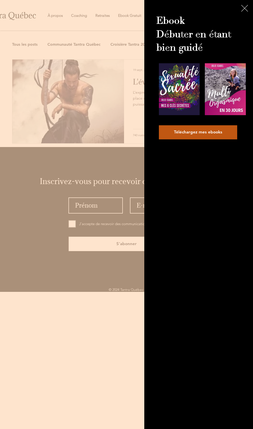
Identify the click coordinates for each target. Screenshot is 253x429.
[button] (244, 8)
